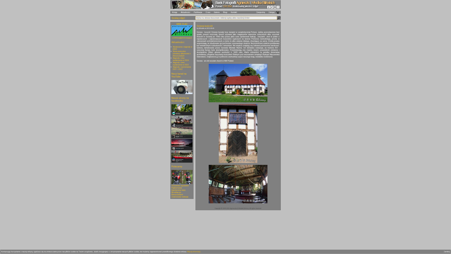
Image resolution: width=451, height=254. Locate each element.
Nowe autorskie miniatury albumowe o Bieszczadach (182, 53)
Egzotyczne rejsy (178, 190)
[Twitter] (271, 7)
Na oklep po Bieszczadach (177, 193)
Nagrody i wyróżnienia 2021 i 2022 (182, 68)
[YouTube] (275, 7)
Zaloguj (271, 12)
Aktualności (185, 12)
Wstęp (174, 12)
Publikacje (198, 12)
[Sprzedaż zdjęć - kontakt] (181, 35)
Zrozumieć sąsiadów (180, 186)
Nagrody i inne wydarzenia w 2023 (181, 63)
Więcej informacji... (194, 252)
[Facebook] (268, 7)
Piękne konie (176, 188)
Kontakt (234, 12)
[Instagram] (278, 7)
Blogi (225, 12)
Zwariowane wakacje (179, 197)
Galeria (217, 12)
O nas (208, 12)
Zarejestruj (260, 12)
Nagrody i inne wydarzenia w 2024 (181, 59)
